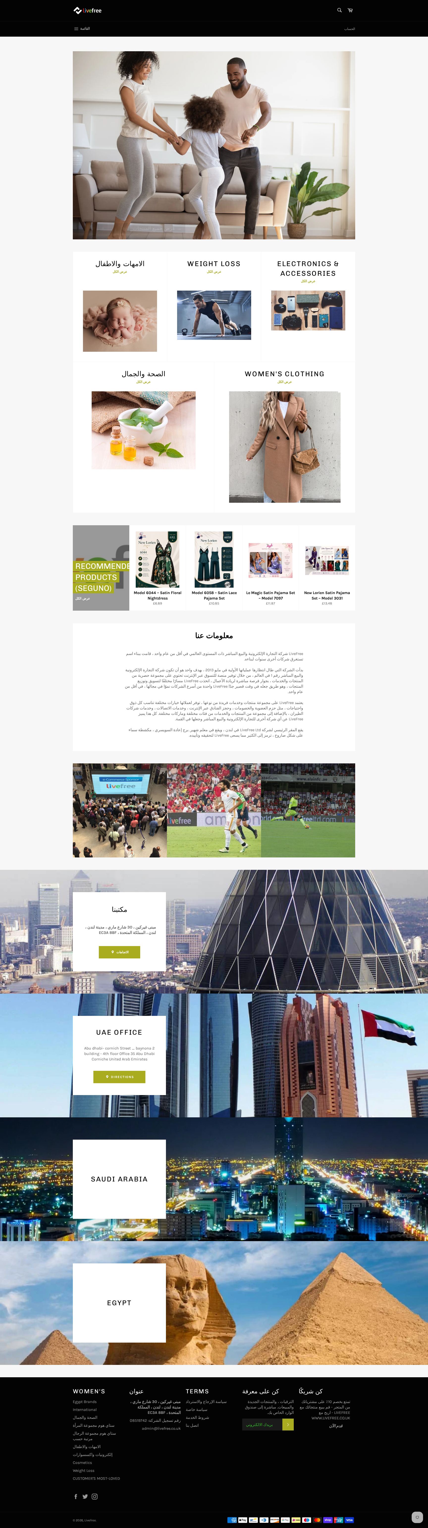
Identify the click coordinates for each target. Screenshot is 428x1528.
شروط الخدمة (197, 1417)
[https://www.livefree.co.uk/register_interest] (346, 1426)
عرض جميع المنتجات (157, 219)
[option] (214, 145)
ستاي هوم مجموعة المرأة (93, 1425)
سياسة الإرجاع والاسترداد (206, 1401)
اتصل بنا (192, 1425)
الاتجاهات (122, 952)
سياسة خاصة (196, 1409)
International (85, 1409)
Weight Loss (83, 1470)
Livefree (90, 1520)
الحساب (349, 29)
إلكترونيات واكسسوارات (92, 1454)
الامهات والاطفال (87, 1446)
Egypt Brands (85, 1401)
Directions (122, 1077)
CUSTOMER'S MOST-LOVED (96, 1478)
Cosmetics (82, 1462)
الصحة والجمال (85, 1417)
